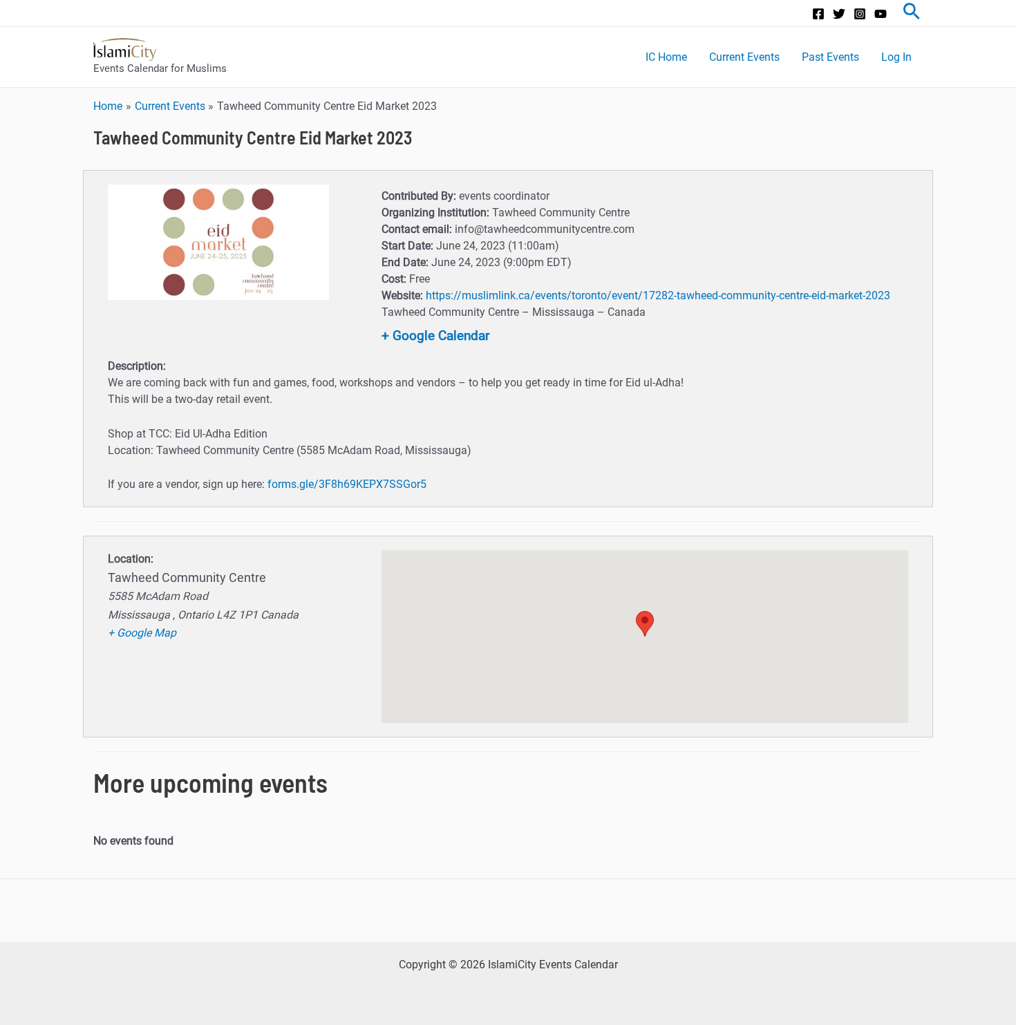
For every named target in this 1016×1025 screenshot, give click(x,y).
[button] (645, 624)
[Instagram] (860, 14)
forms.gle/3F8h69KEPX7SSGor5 (346, 484)
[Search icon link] (912, 13)
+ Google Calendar (435, 336)
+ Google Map (142, 632)
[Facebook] (818, 14)
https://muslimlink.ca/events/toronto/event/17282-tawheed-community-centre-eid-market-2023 (658, 295)
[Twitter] (839, 14)
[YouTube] (880, 14)
